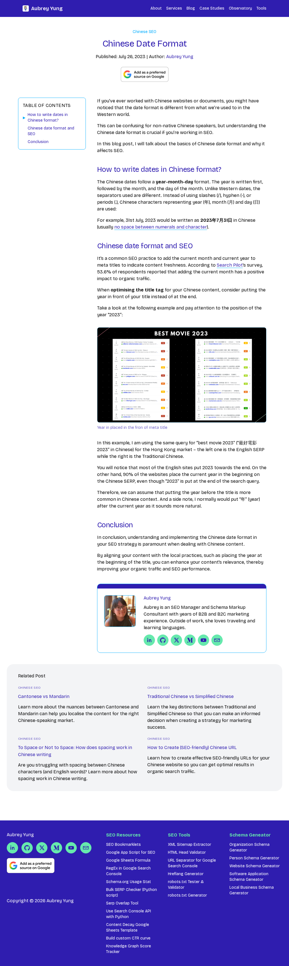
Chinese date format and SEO (51, 131)
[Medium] (190, 640)
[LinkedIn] (149, 640)
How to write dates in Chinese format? (48, 117)
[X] (176, 640)
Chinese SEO (144, 31)
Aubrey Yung (47, 8)
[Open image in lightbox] (181, 375)
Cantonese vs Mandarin (43, 696)
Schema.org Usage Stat (128, 881)
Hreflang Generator (185, 873)
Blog (191, 8)
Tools (261, 8)
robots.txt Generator (187, 895)
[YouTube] (203, 640)
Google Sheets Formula (128, 860)
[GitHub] (162, 640)
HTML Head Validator (187, 852)
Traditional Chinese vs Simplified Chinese (190, 696)
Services (174, 8)
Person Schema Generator (254, 858)
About (156, 8)
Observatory (240, 8)
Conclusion (38, 141)
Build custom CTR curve (128, 938)
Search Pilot (230, 265)
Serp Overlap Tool (122, 903)
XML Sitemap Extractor (189, 844)
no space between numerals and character (160, 227)
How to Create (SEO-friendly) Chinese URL (192, 747)
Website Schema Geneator (254, 866)
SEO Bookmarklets (123, 844)
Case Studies (212, 8)
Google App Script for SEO (130, 852)
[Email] (217, 640)
